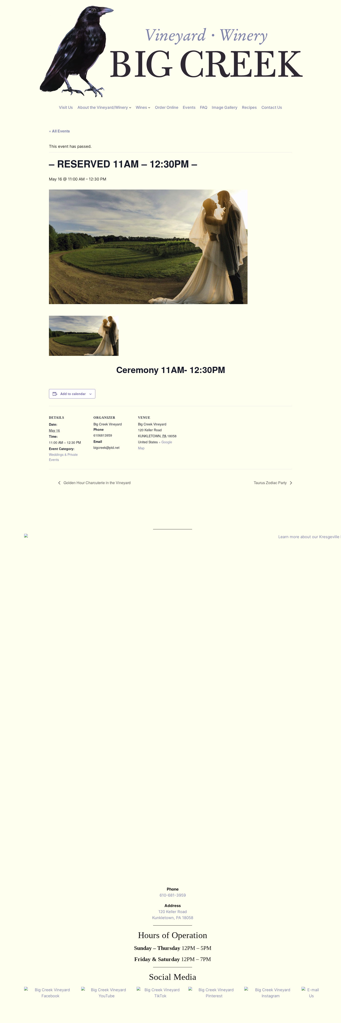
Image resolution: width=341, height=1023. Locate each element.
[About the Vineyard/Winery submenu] (130, 107)
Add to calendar (73, 393)
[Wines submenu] (149, 107)
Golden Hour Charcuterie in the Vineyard (97, 482)
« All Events (59, 131)
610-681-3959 (173, 895)
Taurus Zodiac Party (271, 482)
